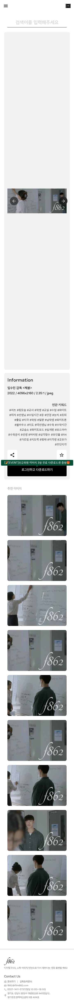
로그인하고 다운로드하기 (37, 470)
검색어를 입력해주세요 (37, 22)
